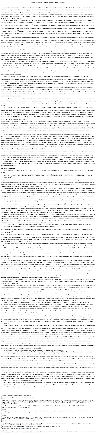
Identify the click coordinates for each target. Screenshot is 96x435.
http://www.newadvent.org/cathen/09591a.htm (24, 428)
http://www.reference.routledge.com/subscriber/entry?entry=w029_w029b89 (25, 432)
